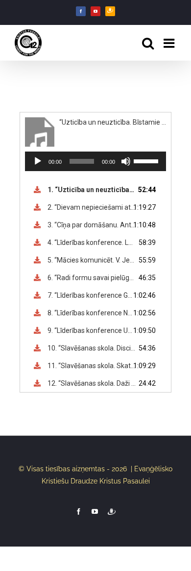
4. (92, 242)
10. (92, 348)
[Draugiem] (110, 11)
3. (92, 225)
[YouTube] (95, 11)
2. (92, 207)
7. (92, 295)
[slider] (147, 160)
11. (92, 366)
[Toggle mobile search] (148, 43)
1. (92, 190)
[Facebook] (81, 11)
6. (92, 278)
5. (92, 260)
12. (92, 383)
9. (92, 330)
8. (92, 313)
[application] (95, 161)
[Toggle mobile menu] (170, 43)
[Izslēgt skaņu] (126, 161)
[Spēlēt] (38, 161)
